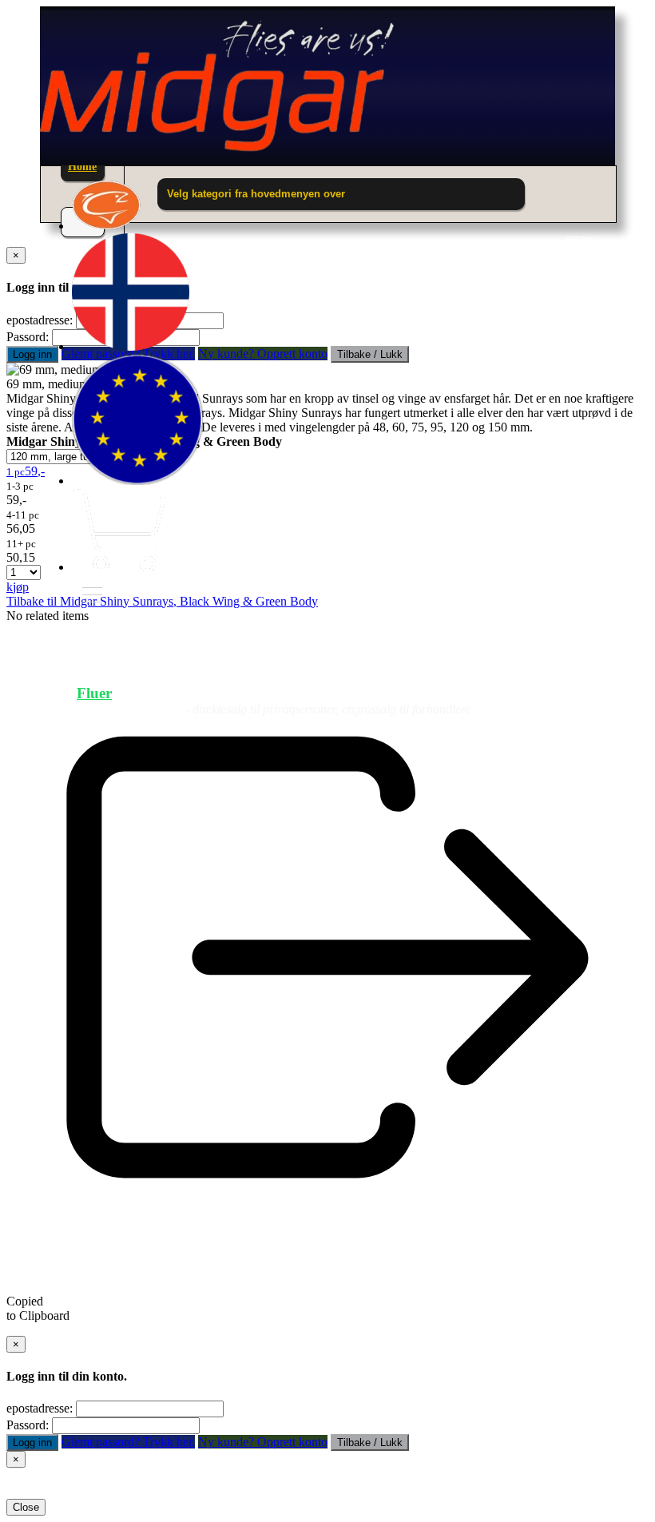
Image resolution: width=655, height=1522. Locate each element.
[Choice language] (130, 346)
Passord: (27, 337)
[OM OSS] (106, 225)
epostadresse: (39, 1408)
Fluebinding (357, 693)
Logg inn (32, 354)
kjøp (17, 587)
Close (26, 1507)
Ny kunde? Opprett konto (263, 1441)
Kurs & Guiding (524, 693)
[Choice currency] (137, 480)
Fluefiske (214, 693)
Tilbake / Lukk (370, 1442)
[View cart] (118, 567)
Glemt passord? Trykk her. (128, 1441)
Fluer (94, 693)
